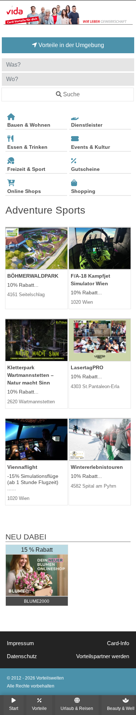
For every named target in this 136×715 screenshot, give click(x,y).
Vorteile (39, 708)
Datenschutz (22, 656)
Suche (71, 94)
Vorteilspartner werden (102, 656)
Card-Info (118, 643)
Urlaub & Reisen (77, 708)
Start (13, 708)
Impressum (20, 643)
